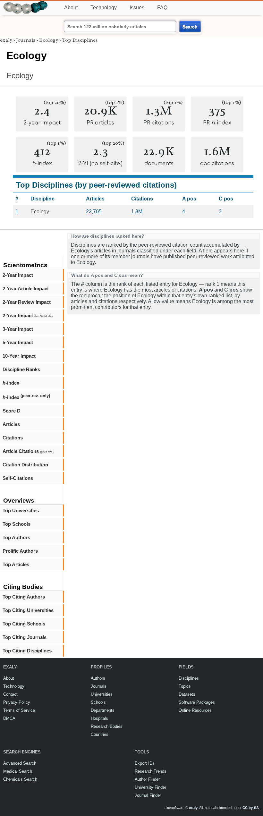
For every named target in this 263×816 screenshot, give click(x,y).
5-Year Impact (18, 342)
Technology (103, 7)
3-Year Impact (18, 329)
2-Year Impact (18, 275)
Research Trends (150, 771)
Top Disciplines (80, 40)
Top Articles (16, 564)
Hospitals (99, 718)
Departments (103, 710)
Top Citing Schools (24, 623)
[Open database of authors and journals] (25, 3)
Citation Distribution (25, 464)
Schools (98, 702)
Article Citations (28, 451)
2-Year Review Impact (27, 302)
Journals (25, 40)
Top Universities (21, 510)
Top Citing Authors (24, 596)
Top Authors (16, 537)
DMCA (9, 718)
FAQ (162, 7)
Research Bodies (107, 726)
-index (11, 383)
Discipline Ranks (21, 369)
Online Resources (195, 710)
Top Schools (16, 524)
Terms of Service (19, 710)
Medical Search (17, 771)
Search (190, 26)
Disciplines (189, 678)
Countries (99, 734)
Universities (102, 694)
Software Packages (197, 702)
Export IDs (145, 763)
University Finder (150, 787)
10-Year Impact (19, 356)
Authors (98, 678)
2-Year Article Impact (26, 288)
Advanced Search (19, 763)
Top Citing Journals (25, 637)
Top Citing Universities (28, 610)
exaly (6, 40)
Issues (137, 7)
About (71, 7)
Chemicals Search (20, 779)
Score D (12, 410)
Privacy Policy (16, 702)
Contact (10, 694)
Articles (11, 424)
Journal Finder (148, 795)
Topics (185, 686)
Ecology (48, 40)
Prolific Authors (20, 551)
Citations (13, 437)
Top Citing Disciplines (27, 650)
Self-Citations (18, 478)
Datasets (187, 694)
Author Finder (147, 779)
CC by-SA (250, 808)
